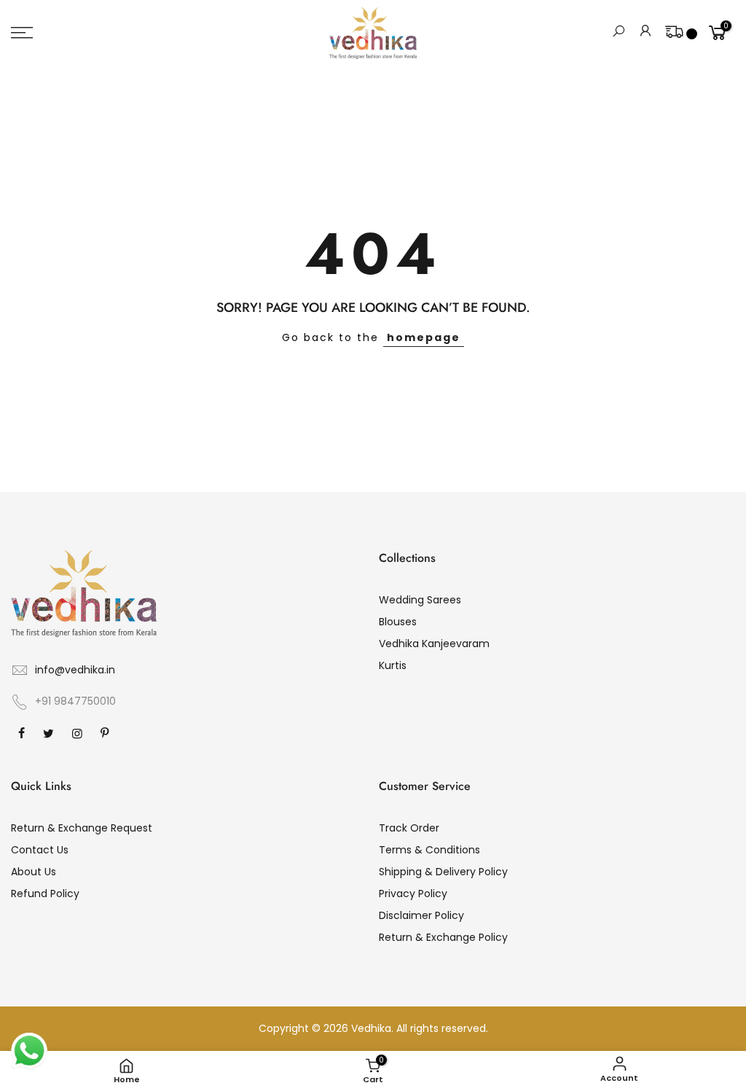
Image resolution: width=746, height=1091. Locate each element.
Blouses (398, 621)
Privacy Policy (413, 893)
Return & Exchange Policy (443, 937)
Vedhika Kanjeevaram (434, 643)
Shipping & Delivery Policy (443, 871)
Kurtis (393, 665)
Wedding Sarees (420, 600)
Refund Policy (45, 893)
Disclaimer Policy (421, 915)
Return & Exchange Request (81, 828)
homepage (423, 337)
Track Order (409, 828)
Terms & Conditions (429, 849)
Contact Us (39, 849)
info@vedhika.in (75, 669)
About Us (33, 871)
